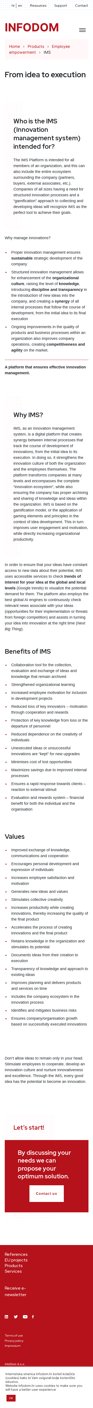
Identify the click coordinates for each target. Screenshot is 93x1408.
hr (13, 5)
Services (13, 1271)
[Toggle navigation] (82, 28)
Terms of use (14, 1335)
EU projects (16, 1260)
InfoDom (32, 27)
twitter (16, 1320)
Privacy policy (14, 1341)
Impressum (13, 1346)
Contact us (46, 1193)
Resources (38, 5)
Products (14, 1265)
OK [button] (11, 1398)
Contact (81, 5)
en (20, 5)
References (16, 1254)
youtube (25, 1320)
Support (60, 5)
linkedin (7, 1320)
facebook (34, 1319)
